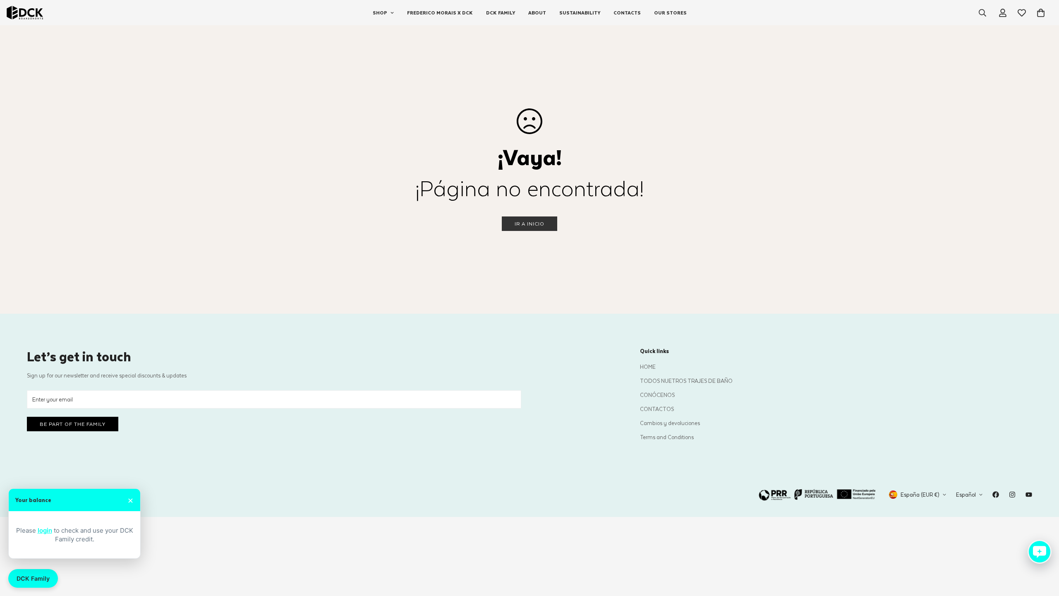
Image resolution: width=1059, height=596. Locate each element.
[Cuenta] (1002, 13)
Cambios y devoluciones (670, 422)
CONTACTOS (657, 408)
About (537, 13)
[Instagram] (1012, 494)
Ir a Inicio (529, 223)
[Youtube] (1028, 494)
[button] (1040, 12)
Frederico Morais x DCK (440, 13)
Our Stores (670, 13)
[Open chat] (1040, 552)
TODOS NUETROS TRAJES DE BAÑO (686, 380)
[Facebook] (995, 494)
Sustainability (579, 13)
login (45, 530)
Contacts (627, 13)
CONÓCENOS (657, 394)
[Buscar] (982, 13)
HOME (648, 366)
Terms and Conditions (667, 437)
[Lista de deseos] (1021, 13)
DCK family (500, 13)
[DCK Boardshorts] (24, 12)
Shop (380, 13)
